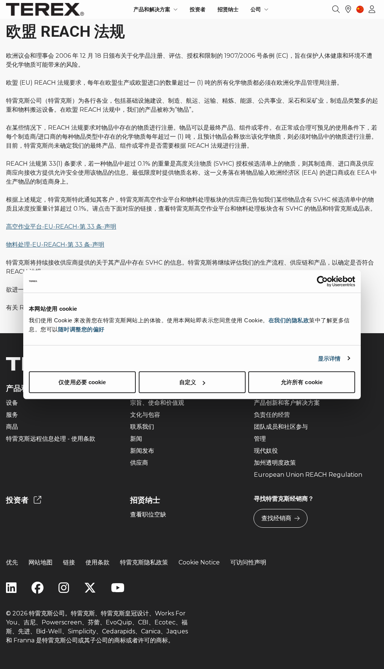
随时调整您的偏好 (81, 329)
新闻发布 (142, 450)
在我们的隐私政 (288, 320)
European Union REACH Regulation (308, 474)
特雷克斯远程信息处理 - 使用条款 (50, 438)
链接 (69, 562)
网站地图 (40, 562)
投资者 (198, 9)
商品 (12, 426)
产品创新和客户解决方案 (287, 402)
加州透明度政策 (275, 462)
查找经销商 (276, 518)
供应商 (139, 462)
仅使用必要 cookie (82, 382)
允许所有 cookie (301, 382)
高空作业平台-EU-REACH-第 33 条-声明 (61, 226)
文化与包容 (145, 414)
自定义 (187, 382)
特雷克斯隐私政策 (144, 562)
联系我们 (142, 426)
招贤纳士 (228, 9)
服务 (12, 414)
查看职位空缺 (148, 514)
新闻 (136, 438)
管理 (260, 438)
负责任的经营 (272, 414)
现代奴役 (266, 450)
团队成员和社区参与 (281, 426)
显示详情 (329, 358)
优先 (12, 562)
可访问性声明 (248, 562)
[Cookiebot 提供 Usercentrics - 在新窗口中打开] (322, 281)
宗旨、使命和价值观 (157, 402)
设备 (12, 402)
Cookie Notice (199, 562)
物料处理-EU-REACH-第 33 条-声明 (55, 244)
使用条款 (98, 562)
